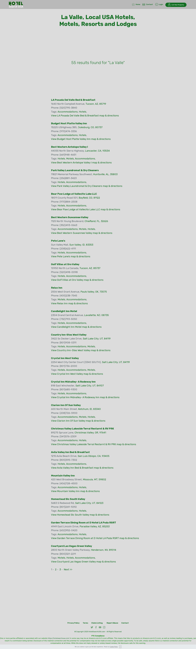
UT (101, 338)
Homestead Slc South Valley (68, 499)
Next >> (68, 569)
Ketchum (83, 409)
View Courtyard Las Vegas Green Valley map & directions (83, 561)
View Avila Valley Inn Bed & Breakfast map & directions (82, 467)
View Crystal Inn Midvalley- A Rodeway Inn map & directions (85, 397)
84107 (100, 385)
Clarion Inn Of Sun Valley (66, 405)
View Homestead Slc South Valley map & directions (80, 514)
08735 (105, 315)
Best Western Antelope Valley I (69, 146)
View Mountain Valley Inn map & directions (75, 491)
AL (107, 174)
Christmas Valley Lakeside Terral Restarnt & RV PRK (82, 428)
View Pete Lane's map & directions (70, 256)
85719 (102, 103)
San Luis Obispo (87, 456)
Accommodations (68, 111)
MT (95, 479)
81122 (97, 197)
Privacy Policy (73, 623)
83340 (97, 409)
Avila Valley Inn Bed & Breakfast (70, 452)
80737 (98, 127)
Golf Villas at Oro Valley (65, 264)
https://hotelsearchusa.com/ (59, 638)
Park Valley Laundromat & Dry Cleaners (75, 170)
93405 (105, 456)
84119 (107, 338)
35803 (113, 174)
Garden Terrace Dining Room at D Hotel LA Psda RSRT (83, 522)
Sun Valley (75, 244)
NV (106, 549)
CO (92, 127)
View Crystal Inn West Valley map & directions (77, 373)
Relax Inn (56, 287)
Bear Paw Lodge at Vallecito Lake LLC (74, 193)
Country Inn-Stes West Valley (68, 334)
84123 (99, 503)
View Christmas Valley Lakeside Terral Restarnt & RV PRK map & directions (93, 444)
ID (83, 244)
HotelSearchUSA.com (97, 632)
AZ (96, 103)
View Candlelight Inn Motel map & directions (76, 326)
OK (96, 291)
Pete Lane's (58, 240)
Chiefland (90, 221)
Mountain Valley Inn (63, 475)
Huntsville (99, 174)
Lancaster (91, 150)
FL (98, 221)
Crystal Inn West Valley (65, 358)
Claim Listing (97, 623)
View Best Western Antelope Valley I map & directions (81, 162)
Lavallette (90, 315)
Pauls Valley (87, 291)
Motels (70, 158)
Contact (149, 4)
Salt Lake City (91, 338)
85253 (106, 526)
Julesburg (84, 127)
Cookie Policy (114, 646)
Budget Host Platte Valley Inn (69, 123)
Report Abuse (112, 623)
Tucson (90, 103)
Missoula (88, 479)
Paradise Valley (88, 526)
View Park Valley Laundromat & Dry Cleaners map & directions (86, 186)
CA (99, 150)
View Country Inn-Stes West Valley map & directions (80, 350)
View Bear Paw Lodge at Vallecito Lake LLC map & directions (85, 209)
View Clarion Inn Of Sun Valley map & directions (78, 420)
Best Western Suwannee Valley (69, 217)
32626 (104, 221)
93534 (106, 150)
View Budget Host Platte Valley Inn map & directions (81, 139)
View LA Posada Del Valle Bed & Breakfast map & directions (85, 115)
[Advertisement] (98, 44)
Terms (85, 623)
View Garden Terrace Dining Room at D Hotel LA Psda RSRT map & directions (95, 538)
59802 (102, 479)
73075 (103, 291)
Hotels (82, 111)
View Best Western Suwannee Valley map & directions (81, 233)
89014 (112, 549)
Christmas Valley (84, 432)
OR (96, 432)
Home (138, 4)
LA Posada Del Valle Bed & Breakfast (73, 99)
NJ (98, 315)
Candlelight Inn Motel (64, 311)
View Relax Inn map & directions (69, 303)
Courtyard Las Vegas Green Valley (71, 546)
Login (161, 4)
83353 (89, 244)
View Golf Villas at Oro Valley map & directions (77, 279)
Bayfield (83, 197)
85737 (96, 268)
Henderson (97, 549)
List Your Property (178, 5)
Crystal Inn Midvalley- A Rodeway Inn (73, 381)
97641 (102, 432)
